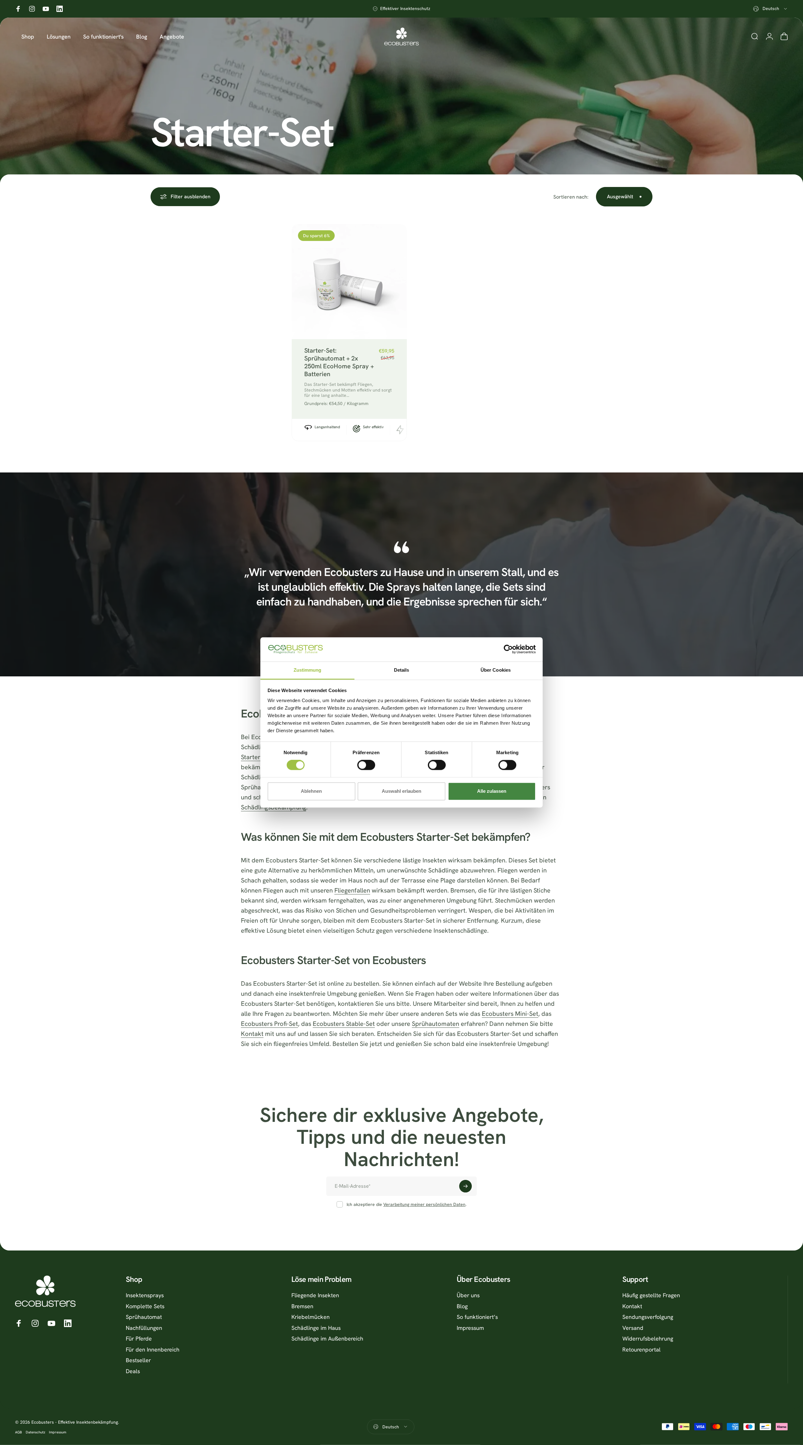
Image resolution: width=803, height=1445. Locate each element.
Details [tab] (401, 670)
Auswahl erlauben (401, 791)
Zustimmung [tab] (308, 670)
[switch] (366, 765)
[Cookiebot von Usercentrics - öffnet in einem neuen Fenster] (508, 649)
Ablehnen (311, 791)
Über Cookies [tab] (496, 670)
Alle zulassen (491, 791)
